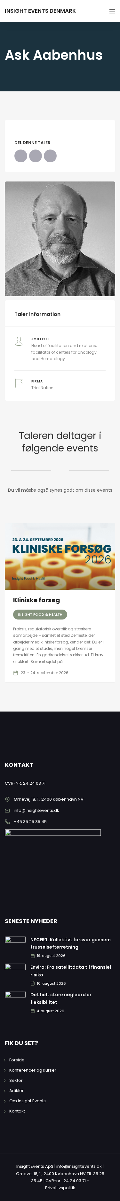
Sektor (16, 1080)
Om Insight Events (27, 1101)
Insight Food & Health (40, 614)
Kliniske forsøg (36, 600)
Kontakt (17, 1111)
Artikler (16, 1091)
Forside (17, 1060)
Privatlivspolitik (60, 1188)
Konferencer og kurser (32, 1070)
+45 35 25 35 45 (30, 822)
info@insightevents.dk (36, 810)
